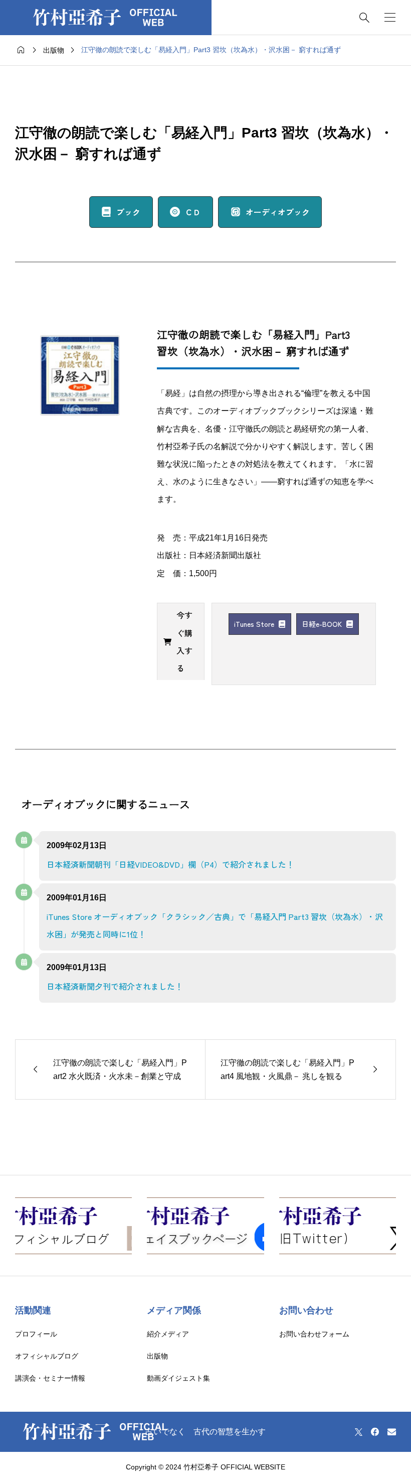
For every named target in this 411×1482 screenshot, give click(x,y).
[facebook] (375, 1432)
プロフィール (36, 1334)
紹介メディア (168, 1334)
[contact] (391, 1431)
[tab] (180, 641)
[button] (121, 212)
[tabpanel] (293, 624)
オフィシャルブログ (46, 1356)
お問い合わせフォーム (314, 1334)
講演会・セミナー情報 (50, 1378)
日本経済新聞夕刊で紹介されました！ (115, 986)
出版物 (157, 1356)
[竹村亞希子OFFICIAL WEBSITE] (105, 17)
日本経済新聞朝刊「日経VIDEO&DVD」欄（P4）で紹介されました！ (170, 864)
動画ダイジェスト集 (178, 1378)
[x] (358, 1432)
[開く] (389, 17)
